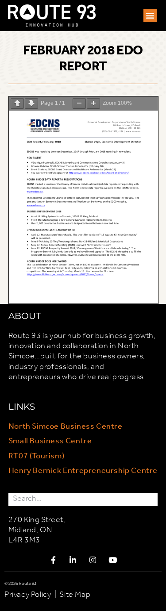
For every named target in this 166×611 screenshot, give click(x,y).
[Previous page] (17, 103)
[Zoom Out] (79, 103)
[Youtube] (112, 559)
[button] (150, 15)
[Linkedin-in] (73, 559)
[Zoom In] (93, 103)
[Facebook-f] (53, 559)
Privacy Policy (27, 594)
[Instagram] (92, 559)
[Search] (151, 499)
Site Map (74, 594)
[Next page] (31, 103)
